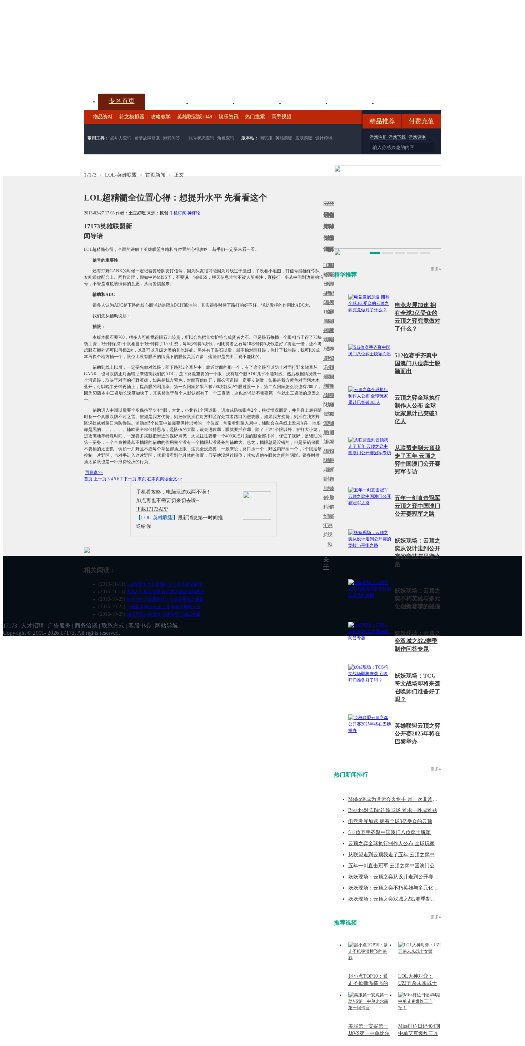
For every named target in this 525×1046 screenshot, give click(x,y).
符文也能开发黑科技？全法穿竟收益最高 (165, 599)
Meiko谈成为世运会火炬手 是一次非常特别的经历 (403, 799)
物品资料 (103, 116)
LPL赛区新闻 (333, 330)
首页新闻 (155, 175)
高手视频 (281, 116)
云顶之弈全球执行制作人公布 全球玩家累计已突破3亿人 (410, 843)
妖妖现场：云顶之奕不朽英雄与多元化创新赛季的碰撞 (417, 598)
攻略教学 (161, 116)
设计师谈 (323, 137)
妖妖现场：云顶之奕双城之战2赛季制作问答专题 (417, 641)
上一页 (100, 478)
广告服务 (59, 626)
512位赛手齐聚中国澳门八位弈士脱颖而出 (417, 363)
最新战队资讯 (324, 400)
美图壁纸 (354, 102)
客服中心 (139, 626)
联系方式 (112, 626)
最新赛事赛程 (333, 437)
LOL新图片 (326, 344)
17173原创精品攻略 (326, 293)
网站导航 (166, 626)
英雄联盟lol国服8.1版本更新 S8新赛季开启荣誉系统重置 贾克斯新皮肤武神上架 (139, 76)
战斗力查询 (120, 137)
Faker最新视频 (329, 339)
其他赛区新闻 (333, 381)
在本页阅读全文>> (164, 478)
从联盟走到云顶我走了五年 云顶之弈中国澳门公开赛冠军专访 (416, 854)
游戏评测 (417, 137)
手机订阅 (177, 212)
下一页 (130, 478)
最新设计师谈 (331, 456)
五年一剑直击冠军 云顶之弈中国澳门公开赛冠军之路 (417, 506)
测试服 (266, 137)
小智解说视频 (329, 521)
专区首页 (122, 100)
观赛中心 (261, 102)
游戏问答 (171, 137)
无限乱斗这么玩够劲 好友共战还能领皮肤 (165, 591)
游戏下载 (397, 137)
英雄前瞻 (283, 137)
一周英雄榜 (326, 386)
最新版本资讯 (331, 344)
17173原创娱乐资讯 (324, 339)
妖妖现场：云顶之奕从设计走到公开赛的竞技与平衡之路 (410, 876)
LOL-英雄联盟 (121, 175)
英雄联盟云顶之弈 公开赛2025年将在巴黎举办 (417, 733)
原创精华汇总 (324, 511)
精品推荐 (382, 121)
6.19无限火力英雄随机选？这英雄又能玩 (164, 584)
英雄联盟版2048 (194, 116)
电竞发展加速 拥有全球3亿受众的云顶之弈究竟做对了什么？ (415, 821)
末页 (142, 478)
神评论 (194, 212)
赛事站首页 (333, 284)
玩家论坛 (400, 102)
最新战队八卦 (324, 456)
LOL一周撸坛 (333, 488)
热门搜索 (255, 116)
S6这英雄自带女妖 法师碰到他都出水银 (163, 614)
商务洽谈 (86, 626)
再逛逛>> (94, 472)
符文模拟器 (131, 116)
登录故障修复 (147, 137)
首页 (88, 478)
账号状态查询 (201, 137)
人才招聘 (32, 626)
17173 (90, 175)
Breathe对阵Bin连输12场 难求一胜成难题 (392, 810)
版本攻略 (307, 102)
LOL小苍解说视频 (329, 460)
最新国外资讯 (331, 288)
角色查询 (225, 137)
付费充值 (421, 121)
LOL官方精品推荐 (326, 441)
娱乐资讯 (229, 116)
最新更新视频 (329, 288)
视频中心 (168, 102)
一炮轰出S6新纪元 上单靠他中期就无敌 (163, 606)
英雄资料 (215, 102)
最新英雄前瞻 (331, 400)
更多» (435, 269)
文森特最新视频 (329, 395)
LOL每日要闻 (324, 284)
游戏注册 (379, 137)
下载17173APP (152, 509)
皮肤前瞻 (303, 137)
